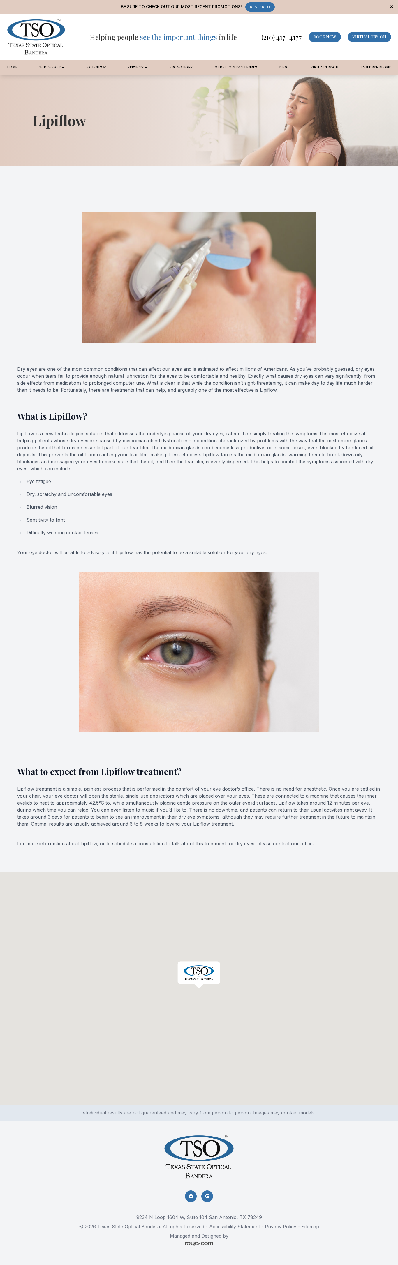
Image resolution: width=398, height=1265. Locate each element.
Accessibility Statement (234, 1226)
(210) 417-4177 (281, 37)
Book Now (325, 37)
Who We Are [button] (50, 67)
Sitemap (310, 1226)
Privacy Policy (280, 1226)
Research (260, 7)
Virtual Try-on (369, 37)
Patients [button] (94, 67)
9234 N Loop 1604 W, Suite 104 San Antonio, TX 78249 (199, 1217)
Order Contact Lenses (236, 67)
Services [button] (136, 67)
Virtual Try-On (324, 67)
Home (12, 67)
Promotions (181, 67)
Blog (283, 67)
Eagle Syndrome (375, 67)
